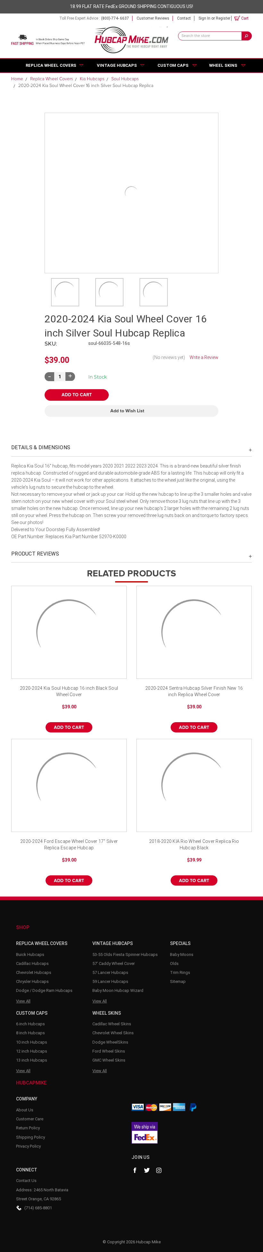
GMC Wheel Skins (108, 1060)
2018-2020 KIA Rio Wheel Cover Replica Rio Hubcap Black (194, 844)
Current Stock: (97, 377)
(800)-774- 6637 (115, 18)
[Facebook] (135, 1170)
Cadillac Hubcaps (32, 963)
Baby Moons (181, 954)
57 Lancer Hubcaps (110, 972)
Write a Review (204, 357)
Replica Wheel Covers (51, 65)
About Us (24, 1110)
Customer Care (29, 1118)
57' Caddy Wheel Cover (113, 963)
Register (223, 18)
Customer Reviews (153, 18)
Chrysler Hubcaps (32, 981)
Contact (184, 18)
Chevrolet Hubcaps (33, 972)
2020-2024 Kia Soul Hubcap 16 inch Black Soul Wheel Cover (69, 691)
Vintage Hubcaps (117, 65)
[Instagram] (159, 1170)
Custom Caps (173, 65)
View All (23, 1001)
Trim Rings (180, 972)
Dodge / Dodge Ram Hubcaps (44, 990)
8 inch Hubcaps (30, 1032)
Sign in (204, 18)
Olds (174, 963)
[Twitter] (147, 1170)
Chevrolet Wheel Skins (113, 1032)
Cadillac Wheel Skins (111, 1023)
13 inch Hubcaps (31, 1060)
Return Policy (28, 1127)
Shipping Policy (30, 1137)
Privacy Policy (28, 1146)
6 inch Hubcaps (30, 1023)
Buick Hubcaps (30, 954)
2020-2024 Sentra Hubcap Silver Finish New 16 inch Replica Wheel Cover (194, 691)
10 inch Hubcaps (31, 1042)
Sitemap (178, 981)
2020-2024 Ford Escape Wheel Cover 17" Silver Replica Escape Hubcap (69, 844)
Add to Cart (69, 727)
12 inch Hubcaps (31, 1051)
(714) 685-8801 (38, 1207)
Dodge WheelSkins (110, 1042)
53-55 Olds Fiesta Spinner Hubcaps (125, 954)
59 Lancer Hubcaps (110, 981)
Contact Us (26, 1180)
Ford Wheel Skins (108, 1051)
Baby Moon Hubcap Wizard (117, 990)
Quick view (69, 632)
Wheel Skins (223, 65)
